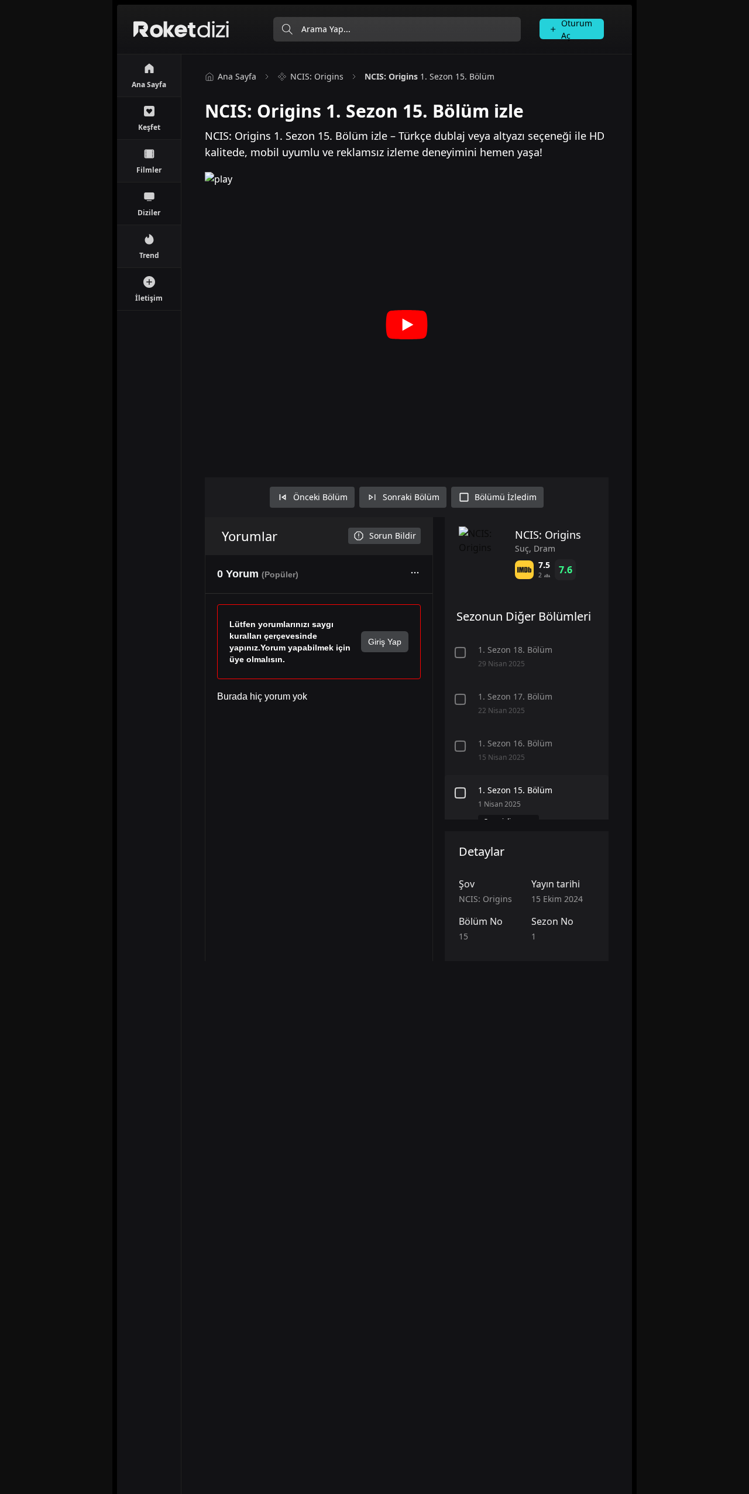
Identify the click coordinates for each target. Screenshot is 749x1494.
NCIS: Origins (316, 76)
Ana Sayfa (237, 76)
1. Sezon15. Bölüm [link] (429, 76)
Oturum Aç (576, 29)
